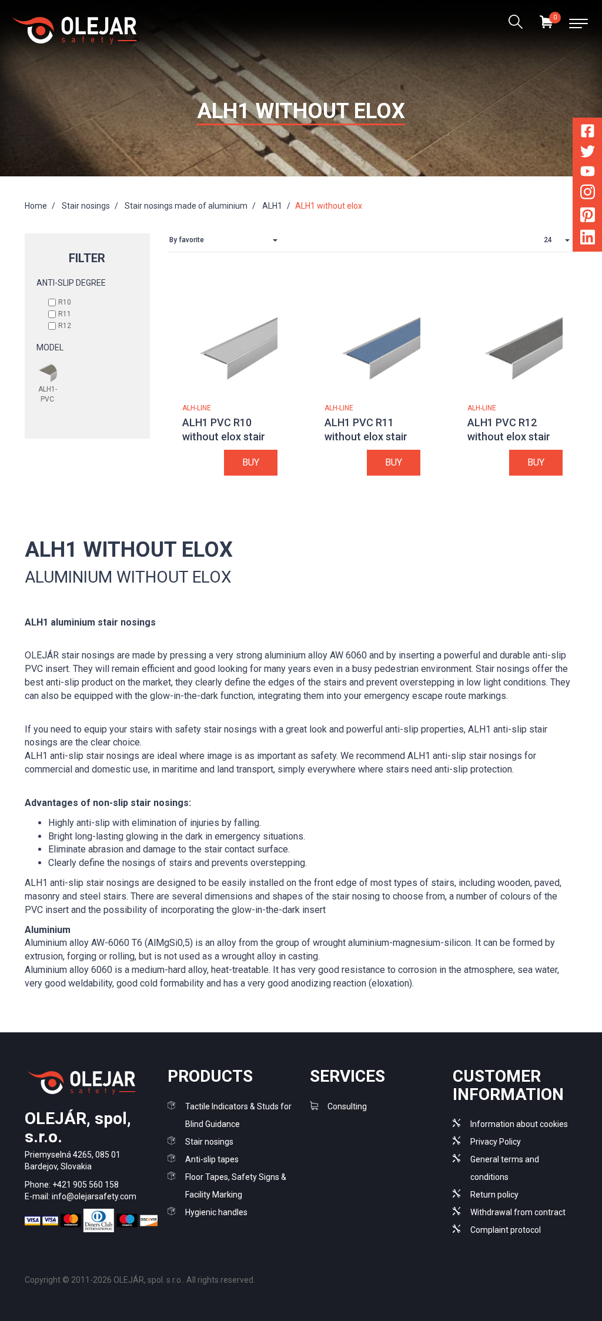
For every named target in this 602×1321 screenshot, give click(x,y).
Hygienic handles (216, 1212)
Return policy (494, 1194)
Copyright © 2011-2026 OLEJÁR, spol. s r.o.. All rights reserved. (140, 1280)
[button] (226, 240)
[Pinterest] (587, 216)
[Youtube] (587, 173)
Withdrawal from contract (518, 1212)
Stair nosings (209, 1141)
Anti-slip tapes (212, 1159)
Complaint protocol (505, 1230)
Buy (250, 462)
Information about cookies (519, 1124)
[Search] (515, 23)
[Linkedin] (587, 239)
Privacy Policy (495, 1141)
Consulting (347, 1106)
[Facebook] (587, 133)
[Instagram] (587, 194)
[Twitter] (587, 153)
